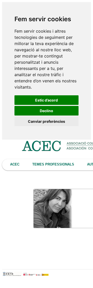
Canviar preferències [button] (46, 121)
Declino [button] (46, 111)
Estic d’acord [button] (46, 100)
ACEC (14, 164)
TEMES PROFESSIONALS (53, 164)
